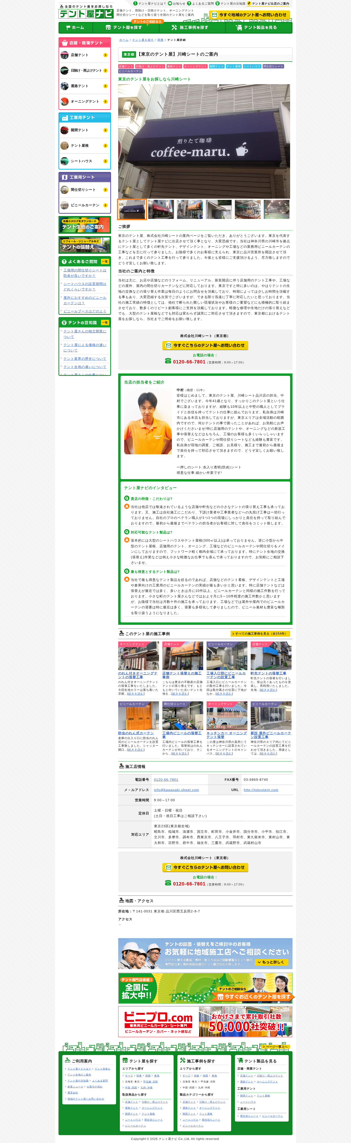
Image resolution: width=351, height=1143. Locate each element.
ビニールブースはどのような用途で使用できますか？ (85, 314)
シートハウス (133, 1119)
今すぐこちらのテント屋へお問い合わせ (205, 345)
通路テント (131, 1108)
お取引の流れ (95, 1086)
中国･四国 (131, 1087)
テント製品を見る (259, 28)
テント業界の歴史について (85, 359)
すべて (129, 1075)
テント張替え (103, 1068)
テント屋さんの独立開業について (85, 334)
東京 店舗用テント (161, 209)
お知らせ (179, 3)
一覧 (105, 261)
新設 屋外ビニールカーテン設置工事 (271, 715)
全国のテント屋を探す (126, 28)
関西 (148, 1075)
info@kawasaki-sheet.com (176, 790)
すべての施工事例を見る (261, 633)
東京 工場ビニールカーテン (276, 209)
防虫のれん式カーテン (138, 715)
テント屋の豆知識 (233, 3)
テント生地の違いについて (85, 367)
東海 (157, 1075)
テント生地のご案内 (79, 1074)
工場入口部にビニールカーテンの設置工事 (227, 655)
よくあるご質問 (203, 3)
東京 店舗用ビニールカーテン (248, 209)
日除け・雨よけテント (155, 1102)
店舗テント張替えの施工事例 (182, 655)
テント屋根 (148, 1113)
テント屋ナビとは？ (152, 3)
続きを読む (136, 693)
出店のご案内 (270, 3)
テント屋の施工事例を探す (192, 28)
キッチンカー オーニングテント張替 (227, 715)
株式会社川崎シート (204, 141)
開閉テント (131, 1113)
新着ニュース (75, 1086)
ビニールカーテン (135, 1125)
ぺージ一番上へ (277, 1046)
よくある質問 (100, 1080)
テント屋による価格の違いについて (85, 347)
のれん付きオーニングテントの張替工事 (138, 655)
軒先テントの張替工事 (271, 655)
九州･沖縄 (147, 1087)
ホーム (75, 28)
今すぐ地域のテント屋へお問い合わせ (249, 15)
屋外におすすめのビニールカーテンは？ (85, 300)
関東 (161, 39)
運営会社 (73, 1092)
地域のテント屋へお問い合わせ (86, 1098)
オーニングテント (152, 1108)
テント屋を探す (143, 39)
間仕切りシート (153, 1119)
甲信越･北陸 (150, 1081)
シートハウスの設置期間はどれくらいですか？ (85, 286)
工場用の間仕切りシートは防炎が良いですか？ (85, 273)
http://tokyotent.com (261, 790)
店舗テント (131, 1102)
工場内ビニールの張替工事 (182, 715)
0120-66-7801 (209, 361)
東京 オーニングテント (219, 209)
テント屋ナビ (86, 11)
